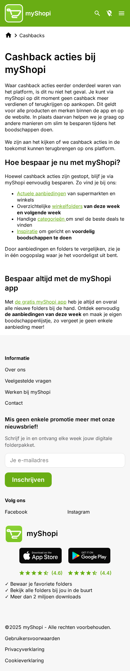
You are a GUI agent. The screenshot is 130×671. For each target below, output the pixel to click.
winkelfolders (67, 206)
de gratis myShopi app (41, 302)
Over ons (15, 370)
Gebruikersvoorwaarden (32, 638)
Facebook (16, 512)
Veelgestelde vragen (28, 381)
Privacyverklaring (24, 649)
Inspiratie (27, 231)
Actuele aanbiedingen (41, 193)
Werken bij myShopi (27, 392)
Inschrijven (28, 479)
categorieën (51, 219)
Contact (14, 403)
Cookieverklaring (24, 660)
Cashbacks (31, 35)
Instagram (78, 512)
